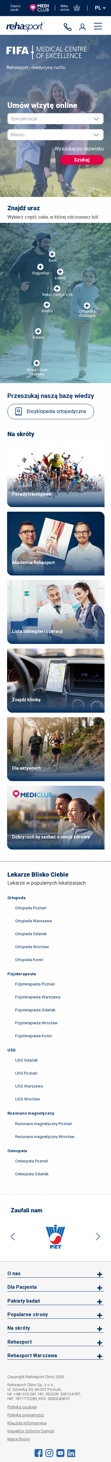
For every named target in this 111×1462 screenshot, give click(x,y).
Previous (13, 1236)
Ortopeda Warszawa (33, 921)
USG (11, 1050)
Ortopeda (16, 897)
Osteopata (17, 1151)
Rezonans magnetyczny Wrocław (45, 1136)
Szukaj (81, 160)
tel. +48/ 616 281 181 (25, 1394)
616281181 (69, 27)
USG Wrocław (27, 1099)
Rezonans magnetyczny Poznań (43, 1123)
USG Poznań (26, 1073)
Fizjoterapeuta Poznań (35, 984)
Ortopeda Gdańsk (31, 934)
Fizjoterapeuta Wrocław (36, 1023)
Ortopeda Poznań (30, 908)
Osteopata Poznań (31, 1161)
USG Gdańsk (26, 1060)
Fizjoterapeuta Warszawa (37, 997)
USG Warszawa (29, 1086)
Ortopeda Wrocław (32, 946)
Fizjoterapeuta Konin (33, 1036)
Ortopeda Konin (29, 959)
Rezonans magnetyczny (30, 1113)
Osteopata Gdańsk (32, 1174)
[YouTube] (60, 1453)
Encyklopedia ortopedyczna (56, 411)
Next (98, 1236)
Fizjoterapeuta (21, 974)
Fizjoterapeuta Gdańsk (35, 1010)
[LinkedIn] (71, 1453)
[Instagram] (49, 1453)
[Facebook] (39, 1453)
